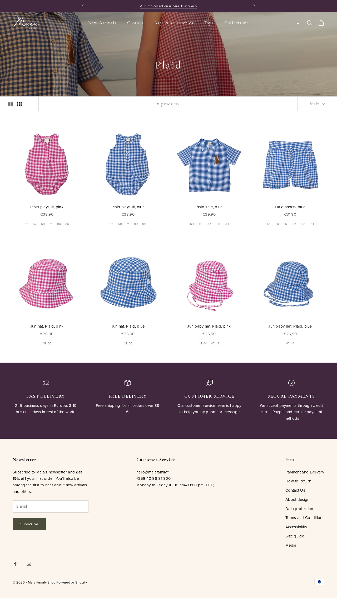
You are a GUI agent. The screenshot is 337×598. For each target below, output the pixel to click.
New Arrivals (102, 23)
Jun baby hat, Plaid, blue (290, 326)
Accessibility (296, 527)
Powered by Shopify (71, 582)
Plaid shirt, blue (208, 207)
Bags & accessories (173, 23)
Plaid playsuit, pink (46, 207)
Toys (209, 23)
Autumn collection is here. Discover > (168, 6)
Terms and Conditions (304, 517)
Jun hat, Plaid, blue (128, 326)
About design (297, 499)
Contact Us (295, 490)
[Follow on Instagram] (29, 563)
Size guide (294, 536)
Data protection (299, 508)
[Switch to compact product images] (28, 104)
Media (290, 545)
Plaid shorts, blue (290, 207)
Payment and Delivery (304, 472)
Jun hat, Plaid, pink (47, 326)
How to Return (298, 481)
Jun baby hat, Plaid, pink (209, 326)
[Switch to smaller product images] (19, 104)
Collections (236, 23)
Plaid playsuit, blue (128, 207)
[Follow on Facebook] (15, 563)
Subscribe (29, 524)
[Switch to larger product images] (10, 104)
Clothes (135, 23)
